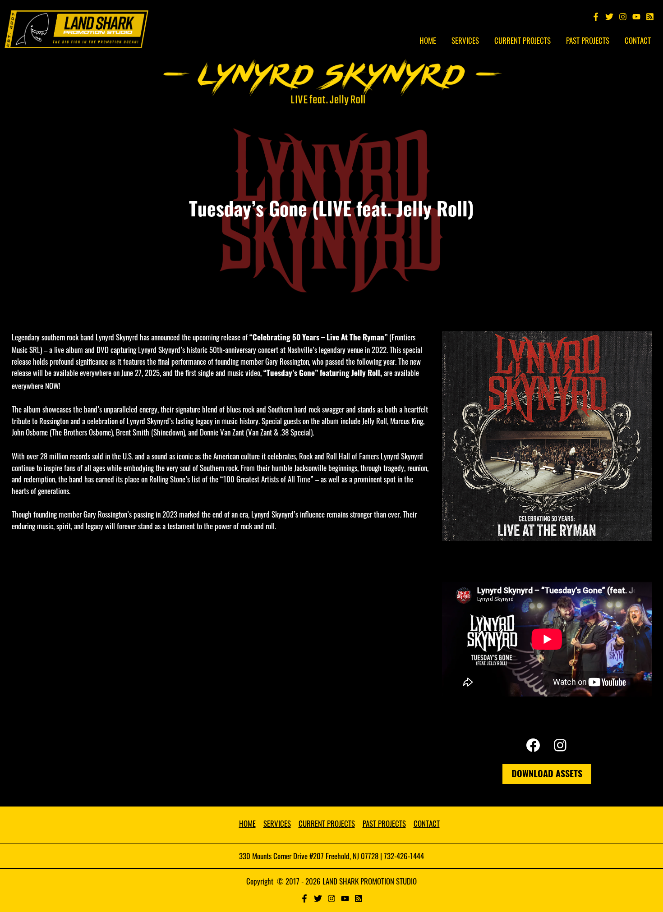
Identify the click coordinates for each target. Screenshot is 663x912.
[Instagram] (623, 17)
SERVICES (277, 823)
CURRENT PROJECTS (327, 823)
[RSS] (359, 898)
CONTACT (427, 823)
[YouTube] (636, 17)
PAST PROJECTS (384, 823)
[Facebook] (596, 17)
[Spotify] (650, 17)
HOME (247, 823)
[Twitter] (609, 17)
